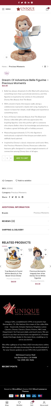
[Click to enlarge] (6, 57)
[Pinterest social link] (25, 2)
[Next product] (47, 66)
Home (4, 66)
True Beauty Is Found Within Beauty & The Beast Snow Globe (13, 273)
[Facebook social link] (19, 2)
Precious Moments (17, 66)
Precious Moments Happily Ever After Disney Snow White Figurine (38, 274)
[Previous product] (42, 66)
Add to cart (22, 158)
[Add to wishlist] (21, 250)
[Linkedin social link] (28, 2)
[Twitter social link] (22, 2)
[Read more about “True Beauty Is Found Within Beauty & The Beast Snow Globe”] (21, 254)
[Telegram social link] (32, 2)
